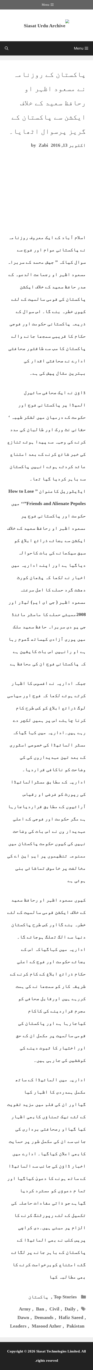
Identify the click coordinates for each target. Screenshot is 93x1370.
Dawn (23, 1317)
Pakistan (75, 1326)
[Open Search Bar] (6, 48)
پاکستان (38, 1296)
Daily (70, 1308)
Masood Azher (46, 1326)
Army (25, 1308)
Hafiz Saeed (71, 1317)
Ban (40, 1308)
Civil (54, 1308)
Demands (43, 1317)
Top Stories (65, 1296)
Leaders (18, 1326)
